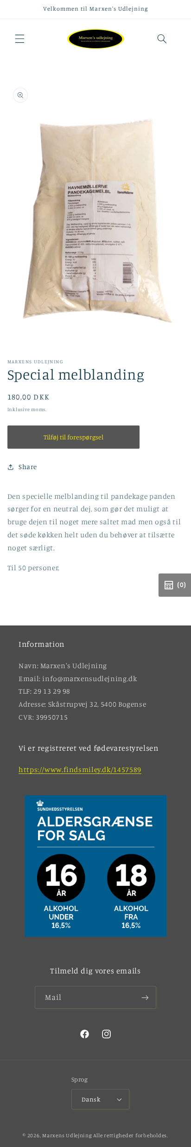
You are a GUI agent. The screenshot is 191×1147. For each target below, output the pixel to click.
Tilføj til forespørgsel (73, 437)
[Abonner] (145, 997)
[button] (19, 39)
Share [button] (28, 466)
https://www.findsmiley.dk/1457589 (80, 769)
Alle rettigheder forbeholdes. (130, 1135)
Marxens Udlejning (67, 1135)
